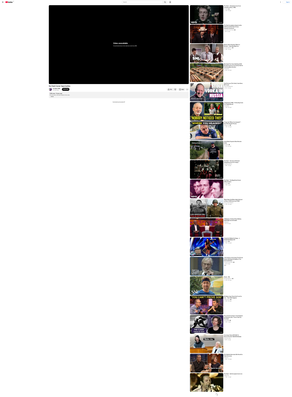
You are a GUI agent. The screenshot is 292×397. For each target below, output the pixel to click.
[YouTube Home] (9, 2)
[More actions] (187, 89)
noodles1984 (56, 88)
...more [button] (52, 96)
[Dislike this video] (175, 89)
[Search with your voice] (170, 2)
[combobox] (142, 2)
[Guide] (3, 2)
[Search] (165, 2)
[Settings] (280, 2)
